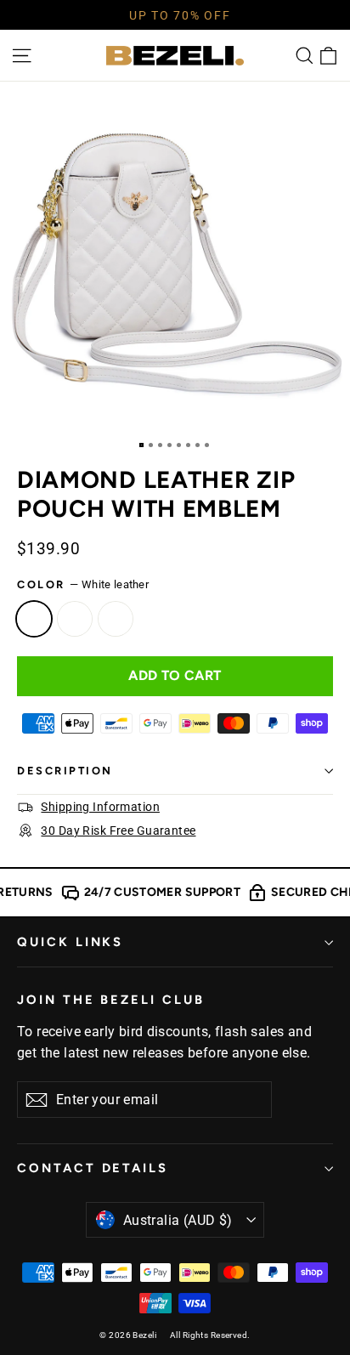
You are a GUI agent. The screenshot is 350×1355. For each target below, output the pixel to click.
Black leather (75, 619)
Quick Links (70, 942)
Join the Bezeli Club (111, 999)
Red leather (116, 619)
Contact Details (92, 1168)
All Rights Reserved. (210, 1335)
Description (65, 770)
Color (83, 584)
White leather (34, 619)
